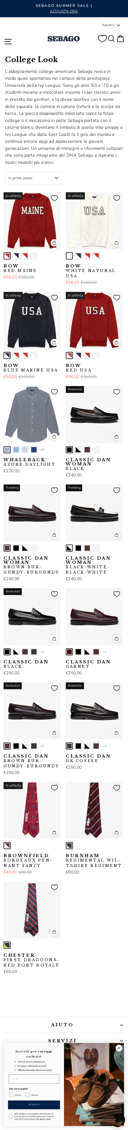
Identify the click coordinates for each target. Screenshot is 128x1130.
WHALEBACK (30, 462)
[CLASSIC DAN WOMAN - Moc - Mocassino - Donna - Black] (69, 449)
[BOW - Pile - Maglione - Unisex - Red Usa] (25, 255)
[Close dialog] (119, 1048)
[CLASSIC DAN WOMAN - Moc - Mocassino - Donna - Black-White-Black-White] (78, 449)
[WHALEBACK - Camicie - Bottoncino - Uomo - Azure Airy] (16, 449)
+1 (43, 652)
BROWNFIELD (28, 861)
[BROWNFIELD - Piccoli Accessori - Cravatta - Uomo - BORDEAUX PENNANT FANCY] (7, 845)
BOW (20, 268)
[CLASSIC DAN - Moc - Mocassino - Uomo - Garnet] (69, 651)
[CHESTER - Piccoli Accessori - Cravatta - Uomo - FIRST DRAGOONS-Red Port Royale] (7, 945)
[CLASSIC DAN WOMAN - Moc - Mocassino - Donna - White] (96, 449)
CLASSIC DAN (26, 664)
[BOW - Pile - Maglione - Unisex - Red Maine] (7, 255)
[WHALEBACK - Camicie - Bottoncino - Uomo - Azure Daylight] (7, 449)
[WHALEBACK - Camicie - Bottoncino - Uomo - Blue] (34, 449)
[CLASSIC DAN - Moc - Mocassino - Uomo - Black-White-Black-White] (16, 651)
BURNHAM (94, 861)
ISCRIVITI (34, 1105)
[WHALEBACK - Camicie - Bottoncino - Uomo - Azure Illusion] (25, 449)
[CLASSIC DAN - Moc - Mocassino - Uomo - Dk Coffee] (34, 651)
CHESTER (32, 960)
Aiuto (62, 1024)
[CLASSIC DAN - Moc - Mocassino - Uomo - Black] (7, 651)
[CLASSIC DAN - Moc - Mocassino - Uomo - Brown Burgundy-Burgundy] (25, 651)
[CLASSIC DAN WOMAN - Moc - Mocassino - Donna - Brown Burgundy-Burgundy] (87, 449)
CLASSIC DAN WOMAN (88, 464)
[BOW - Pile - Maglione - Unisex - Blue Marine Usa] (16, 255)
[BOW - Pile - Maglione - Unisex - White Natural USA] (34, 255)
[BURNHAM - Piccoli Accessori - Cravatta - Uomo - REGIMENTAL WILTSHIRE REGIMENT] (69, 845)
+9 (43, 450)
